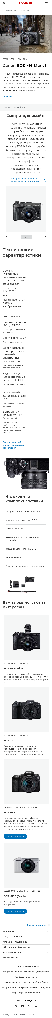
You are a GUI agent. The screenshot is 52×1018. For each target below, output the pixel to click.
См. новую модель (15, 836)
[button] (8, 237)
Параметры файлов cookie (26, 992)
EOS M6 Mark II (13, 668)
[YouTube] (36, 1006)
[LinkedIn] (22, 1006)
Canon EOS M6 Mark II (13, 107)
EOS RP (8, 740)
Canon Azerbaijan (25, 1000)
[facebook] (16, 1006)
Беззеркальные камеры (15, 59)
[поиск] (4, 3)
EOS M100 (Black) (15, 896)
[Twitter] (29, 1006)
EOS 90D (9, 812)
